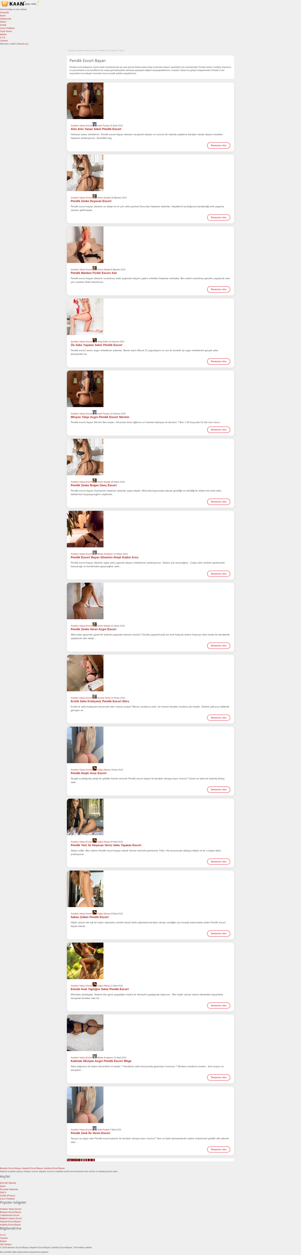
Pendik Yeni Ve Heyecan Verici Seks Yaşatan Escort (106, 845)
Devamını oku (218, 145)
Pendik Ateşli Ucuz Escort (89, 773)
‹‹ (79, 1160)
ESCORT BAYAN (8, 1183)
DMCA (3, 22)
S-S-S (3, 1235)
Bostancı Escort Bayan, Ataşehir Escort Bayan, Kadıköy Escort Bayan (32, 1168)
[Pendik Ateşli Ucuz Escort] (150, 745)
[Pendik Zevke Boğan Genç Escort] (150, 457)
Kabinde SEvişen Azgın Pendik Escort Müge (101, 1061)
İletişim (3, 34)
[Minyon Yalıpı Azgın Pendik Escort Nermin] (150, 389)
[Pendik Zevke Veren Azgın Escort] (150, 601)
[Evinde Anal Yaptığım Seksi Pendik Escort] (150, 961)
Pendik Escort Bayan (108, 50)
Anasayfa (4, 12)
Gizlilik (3, 25)
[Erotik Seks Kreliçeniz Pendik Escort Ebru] (150, 673)
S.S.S (2, 37)
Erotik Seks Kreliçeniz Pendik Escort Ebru (100, 701)
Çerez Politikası (7, 28)
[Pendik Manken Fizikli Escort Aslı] (150, 244)
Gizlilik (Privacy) (7, 1195)
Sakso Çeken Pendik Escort (90, 917)
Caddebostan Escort (9, 1215)
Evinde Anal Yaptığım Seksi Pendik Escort (100, 989)
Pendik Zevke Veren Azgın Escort (93, 629)
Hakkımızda (5, 19)
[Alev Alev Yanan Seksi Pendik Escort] (150, 100)
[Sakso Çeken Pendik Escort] (150, 889)
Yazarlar (4, 41)
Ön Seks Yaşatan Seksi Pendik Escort (96, 345)
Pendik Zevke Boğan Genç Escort (94, 485)
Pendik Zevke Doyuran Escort (91, 201)
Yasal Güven (6, 31)
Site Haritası (5, 1244)
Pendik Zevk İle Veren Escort (90, 1133)
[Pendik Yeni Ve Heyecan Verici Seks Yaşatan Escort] (150, 817)
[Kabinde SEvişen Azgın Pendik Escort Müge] (150, 1032)
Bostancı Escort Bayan (10, 1212)
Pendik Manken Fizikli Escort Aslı (94, 273)
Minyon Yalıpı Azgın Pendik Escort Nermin (100, 417)
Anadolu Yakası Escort (87, 50)
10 (91, 1160)
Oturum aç (23, 44)
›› (94, 1160)
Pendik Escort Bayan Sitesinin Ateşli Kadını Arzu (104, 557)
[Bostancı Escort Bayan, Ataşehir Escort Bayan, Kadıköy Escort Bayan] (20, 6)
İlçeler (3, 15)
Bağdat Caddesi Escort (11, 1218)
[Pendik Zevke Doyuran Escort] (150, 173)
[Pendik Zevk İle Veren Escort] (150, 1105)
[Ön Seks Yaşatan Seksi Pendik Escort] (150, 316)
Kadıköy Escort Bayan (10, 1224)
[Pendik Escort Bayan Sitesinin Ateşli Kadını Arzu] (150, 529)
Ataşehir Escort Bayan (10, 1221)
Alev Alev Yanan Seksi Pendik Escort (96, 129)
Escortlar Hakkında (9, 1189)
